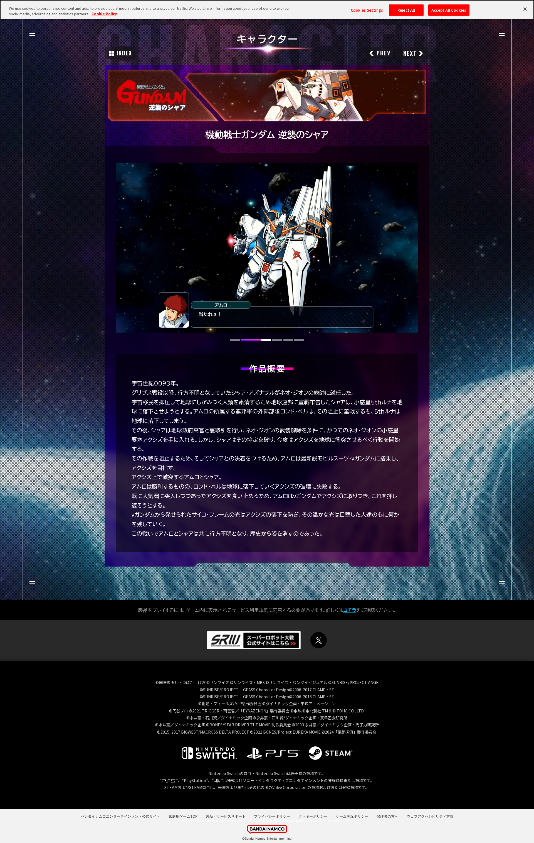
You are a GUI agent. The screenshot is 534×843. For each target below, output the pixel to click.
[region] (267, 9)
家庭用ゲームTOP (183, 816)
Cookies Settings (367, 10)
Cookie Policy (104, 13)
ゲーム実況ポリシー (352, 816)
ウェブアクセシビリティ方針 (430, 816)
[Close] (525, 9)
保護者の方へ (387, 816)
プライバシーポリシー (272, 816)
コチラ (349, 610)
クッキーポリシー (312, 816)
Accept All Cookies (448, 10)
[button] (235, 340)
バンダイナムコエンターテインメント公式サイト (120, 816)
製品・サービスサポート (226, 816)
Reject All (406, 10)
